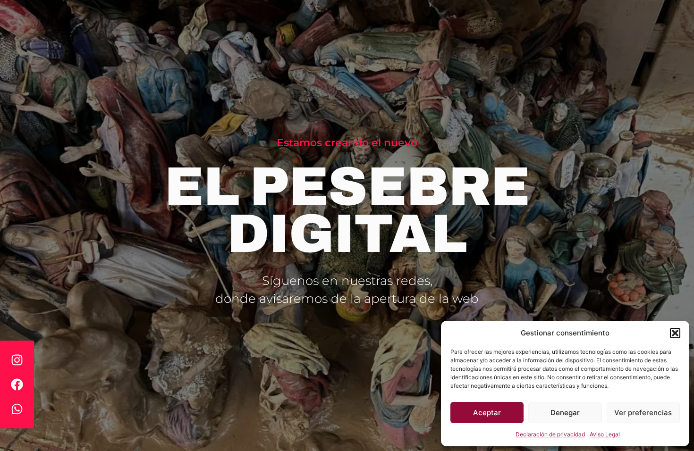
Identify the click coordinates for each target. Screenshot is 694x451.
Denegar (565, 412)
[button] (675, 333)
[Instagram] (17, 360)
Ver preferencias (643, 412)
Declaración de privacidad (550, 434)
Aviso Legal (605, 434)
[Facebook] (17, 384)
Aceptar (487, 412)
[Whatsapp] (17, 409)
